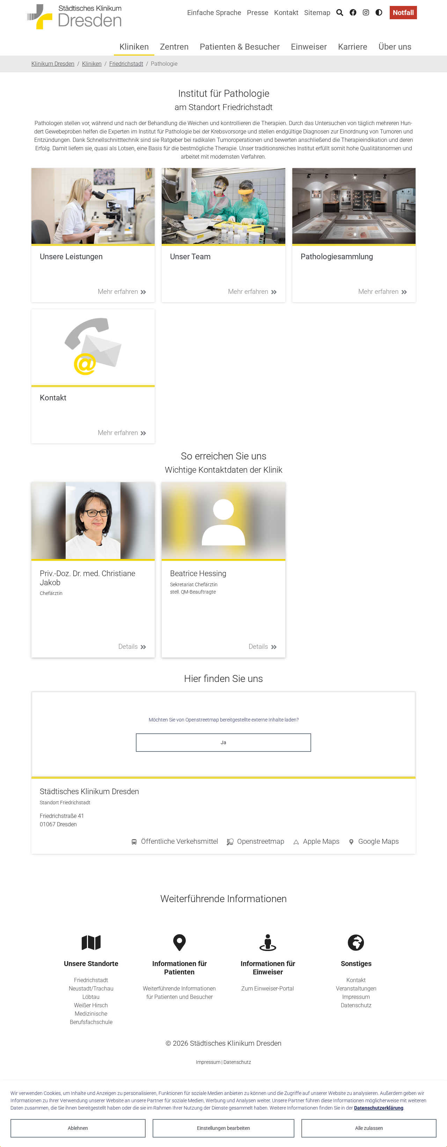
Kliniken (134, 47)
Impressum (356, 997)
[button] (373, 842)
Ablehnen (78, 1128)
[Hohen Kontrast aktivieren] (379, 12)
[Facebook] (353, 12)
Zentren (174, 47)
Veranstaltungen (356, 988)
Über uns (395, 47)
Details (128, 647)
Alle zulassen (369, 1128)
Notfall (403, 12)
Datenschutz (356, 1005)
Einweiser (309, 47)
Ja (223, 742)
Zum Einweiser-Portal (267, 988)
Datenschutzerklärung (378, 1108)
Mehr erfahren (118, 292)
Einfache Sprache (214, 12)
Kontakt (286, 12)
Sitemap (317, 12)
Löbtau (91, 997)
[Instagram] (366, 12)
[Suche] (339, 12)
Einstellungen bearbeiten (223, 1128)
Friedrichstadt (91, 980)
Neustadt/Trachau (91, 988)
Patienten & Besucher (240, 47)
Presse (258, 12)
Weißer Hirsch (91, 1005)
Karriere (352, 47)
